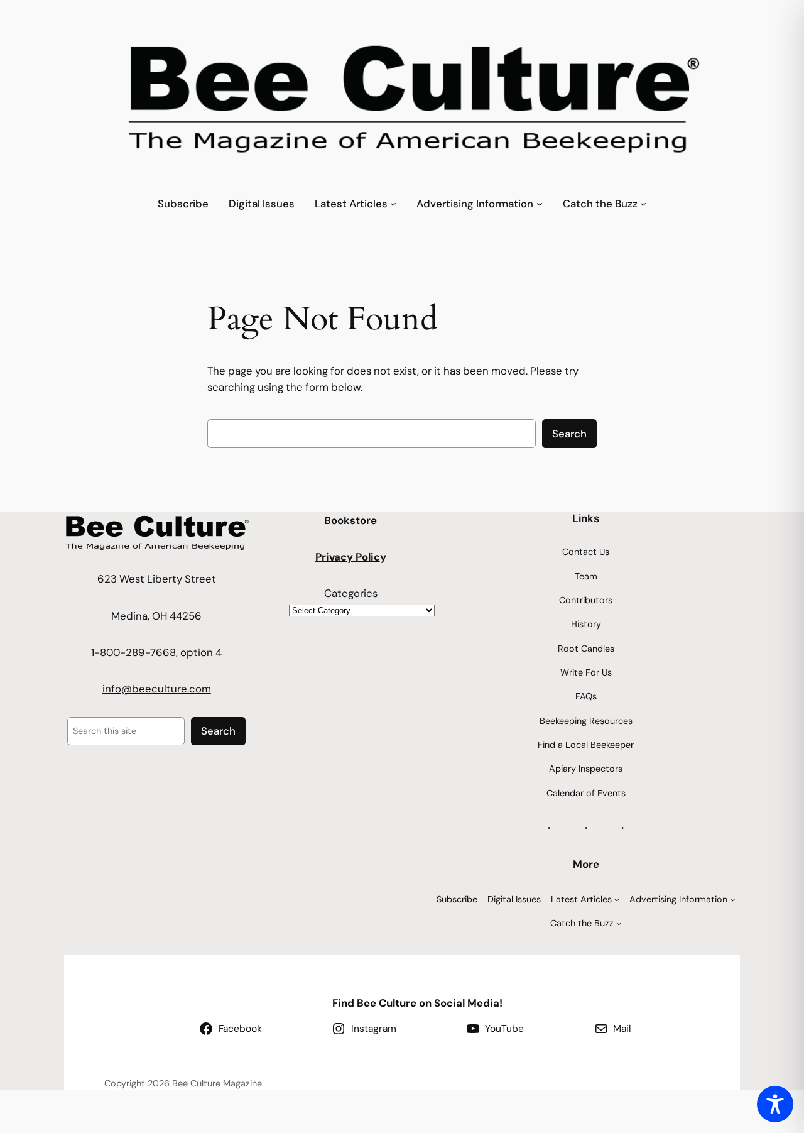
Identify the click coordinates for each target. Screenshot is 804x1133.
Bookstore (350, 520)
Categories (351, 593)
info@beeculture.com (156, 689)
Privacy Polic (347, 557)
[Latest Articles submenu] (393, 203)
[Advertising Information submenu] (539, 203)
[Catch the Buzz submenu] (643, 203)
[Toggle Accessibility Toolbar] (775, 1104)
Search (569, 434)
